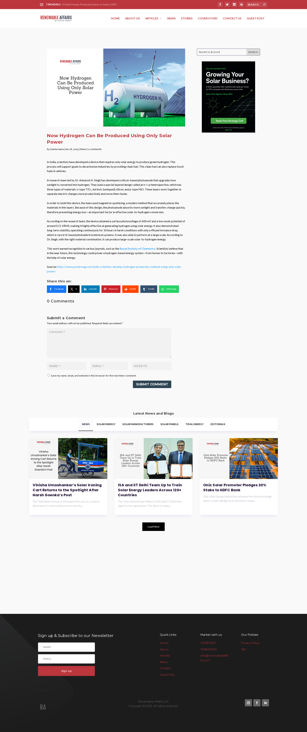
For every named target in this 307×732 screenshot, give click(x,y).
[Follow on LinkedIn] (265, 702)
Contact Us (232, 18)
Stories (187, 18)
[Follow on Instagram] (248, 702)
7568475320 (208, 649)
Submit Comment (152, 384)
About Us (132, 18)
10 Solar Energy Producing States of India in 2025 (89, 4)
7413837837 (208, 643)
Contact (165, 668)
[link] (56, 289)
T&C (243, 649)
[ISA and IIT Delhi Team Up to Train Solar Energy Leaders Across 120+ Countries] (153, 458)
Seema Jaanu (57, 149)
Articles (151, 18)
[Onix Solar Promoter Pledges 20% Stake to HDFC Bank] (239, 458)
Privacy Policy (250, 643)
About (164, 649)
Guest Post (256, 18)
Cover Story (208, 18)
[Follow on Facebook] (256, 702)
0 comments (95, 149)
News (171, 18)
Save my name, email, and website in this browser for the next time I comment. (93, 375)
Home (115, 18)
